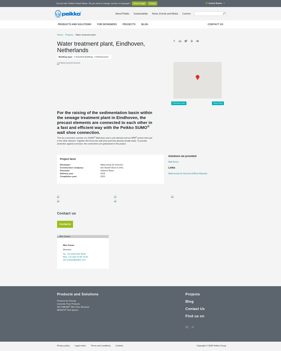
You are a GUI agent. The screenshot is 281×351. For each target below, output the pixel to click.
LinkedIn (180, 41)
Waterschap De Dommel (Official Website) (187, 173)
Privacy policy (63, 345)
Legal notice (80, 345)
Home (60, 35)
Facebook (174, 41)
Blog (144, 24)
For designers (107, 24)
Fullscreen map (179, 103)
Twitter (185, 41)
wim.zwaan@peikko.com (74, 260)
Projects (129, 24)
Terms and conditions (101, 345)
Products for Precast (66, 301)
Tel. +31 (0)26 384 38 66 (74, 254)
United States (215, 3)
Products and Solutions (74, 24)
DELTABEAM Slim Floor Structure (73, 306)
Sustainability (141, 13)
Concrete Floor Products (68, 304)
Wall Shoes (173, 162)
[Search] (224, 14)
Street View (217, 103)
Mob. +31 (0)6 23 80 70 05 (75, 257)
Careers (186, 13)
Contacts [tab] (65, 224)
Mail (197, 41)
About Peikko (122, 13)
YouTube (186, 325)
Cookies (119, 345)
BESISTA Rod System (67, 310)
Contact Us (215, 24)
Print (191, 41)
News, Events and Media (165, 13)
